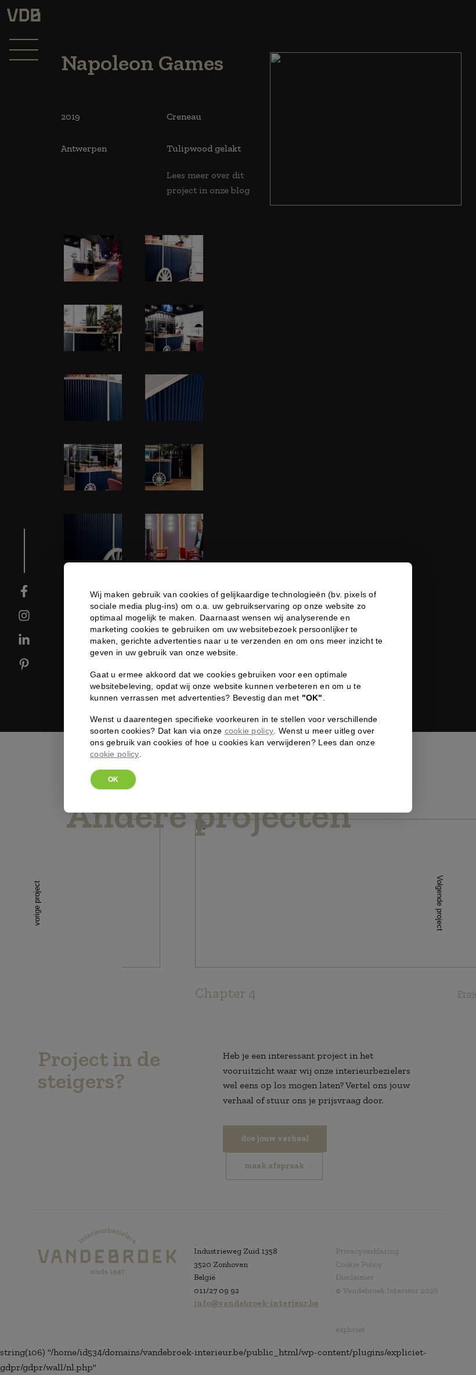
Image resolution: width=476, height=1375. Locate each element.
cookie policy (249, 730)
